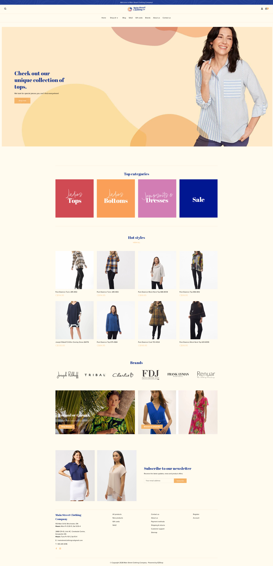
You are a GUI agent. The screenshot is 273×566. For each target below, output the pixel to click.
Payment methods (158, 521)
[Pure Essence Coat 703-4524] (157, 320)
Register (196, 514)
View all (136, 242)
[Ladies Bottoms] (116, 198)
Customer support (157, 529)
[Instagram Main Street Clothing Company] (60, 548)
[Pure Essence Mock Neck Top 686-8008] (157, 270)
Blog (124, 18)
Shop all (113, 18)
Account (196, 518)
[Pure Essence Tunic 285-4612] (74, 270)
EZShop (160, 562)
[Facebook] (56, 548)
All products (117, 514)
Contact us (167, 18)
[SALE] (198, 198)
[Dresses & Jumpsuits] (157, 198)
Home (104, 18)
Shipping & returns (158, 525)
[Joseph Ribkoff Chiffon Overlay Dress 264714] (74, 320)
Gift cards (138, 18)
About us (156, 18)
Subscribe (180, 481)
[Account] (262, 9)
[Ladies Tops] (74, 198)
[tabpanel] (67, 375)
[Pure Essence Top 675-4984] (116, 320)
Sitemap (154, 532)
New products (118, 518)
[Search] (5, 9)
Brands (147, 18)
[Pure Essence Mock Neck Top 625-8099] (198, 320)
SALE (131, 18)
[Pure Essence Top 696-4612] (198, 270)
